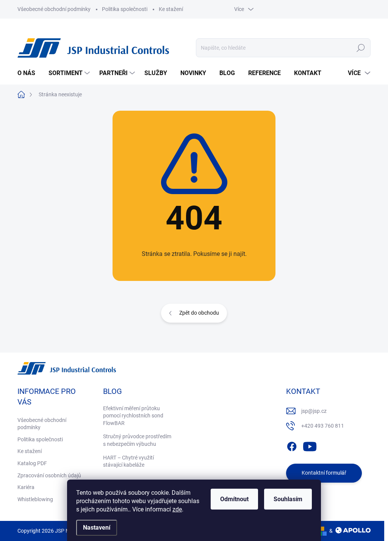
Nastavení (96, 527)
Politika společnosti (124, 9)
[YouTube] (309, 445)
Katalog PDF (32, 463)
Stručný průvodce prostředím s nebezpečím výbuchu (137, 440)
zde (177, 509)
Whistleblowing (35, 499)
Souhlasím (288, 499)
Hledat (361, 48)
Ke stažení (171, 9)
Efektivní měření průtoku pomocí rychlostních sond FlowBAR (133, 415)
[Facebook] (291, 445)
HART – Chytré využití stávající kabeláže (128, 461)
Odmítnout (234, 499)
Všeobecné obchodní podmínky (54, 9)
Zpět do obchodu (199, 313)
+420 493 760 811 (322, 426)
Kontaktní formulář (324, 473)
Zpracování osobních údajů (49, 475)
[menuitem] (29, 73)
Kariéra (25, 487)
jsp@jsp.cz (314, 411)
